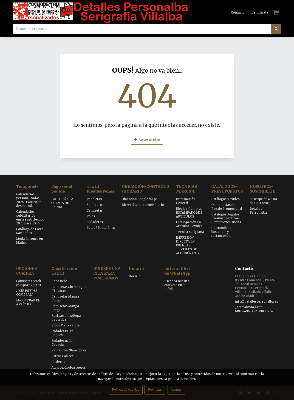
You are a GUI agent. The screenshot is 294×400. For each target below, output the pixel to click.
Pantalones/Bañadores (68, 350)
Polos (91, 216)
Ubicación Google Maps (139, 199)
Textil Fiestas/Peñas (100, 188)
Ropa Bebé (59, 281)
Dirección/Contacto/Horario (143, 205)
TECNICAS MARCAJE (186, 188)
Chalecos (58, 362)
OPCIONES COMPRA (26, 271)
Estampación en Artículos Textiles (189, 224)
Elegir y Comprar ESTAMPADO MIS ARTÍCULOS (189, 212)
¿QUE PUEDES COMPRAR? (26, 293)
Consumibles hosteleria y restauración (221, 232)
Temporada (27, 186)
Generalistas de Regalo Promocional (226, 207)
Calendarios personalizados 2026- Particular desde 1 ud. (28, 200)
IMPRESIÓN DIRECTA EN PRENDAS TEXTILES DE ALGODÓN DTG (187, 245)
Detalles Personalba (258, 211)
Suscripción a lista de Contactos (263, 201)
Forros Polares (62, 356)
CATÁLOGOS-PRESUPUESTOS (227, 188)
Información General (185, 201)
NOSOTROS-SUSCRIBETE (262, 188)
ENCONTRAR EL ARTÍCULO (28, 302)
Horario (136, 268)
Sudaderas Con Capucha (62, 343)
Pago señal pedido (61, 188)
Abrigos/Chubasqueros (68, 368)
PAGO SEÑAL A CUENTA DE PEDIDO (62, 203)
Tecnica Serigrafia (190, 232)
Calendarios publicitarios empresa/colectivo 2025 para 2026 (30, 217)
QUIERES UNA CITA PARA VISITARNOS (107, 273)
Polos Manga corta (65, 325)
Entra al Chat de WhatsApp (177, 271)
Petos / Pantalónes (101, 228)
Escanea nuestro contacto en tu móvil (176, 285)
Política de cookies (125, 389)
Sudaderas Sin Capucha (62, 333)
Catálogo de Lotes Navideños (29, 231)
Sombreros (95, 205)
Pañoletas (94, 199)
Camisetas (95, 210)
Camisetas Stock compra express (28, 283)
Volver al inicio (149, 139)
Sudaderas (95, 222)
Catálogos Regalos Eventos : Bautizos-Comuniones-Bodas (226, 218)
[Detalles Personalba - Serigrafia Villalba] (100, 12)
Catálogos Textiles (225, 199)
